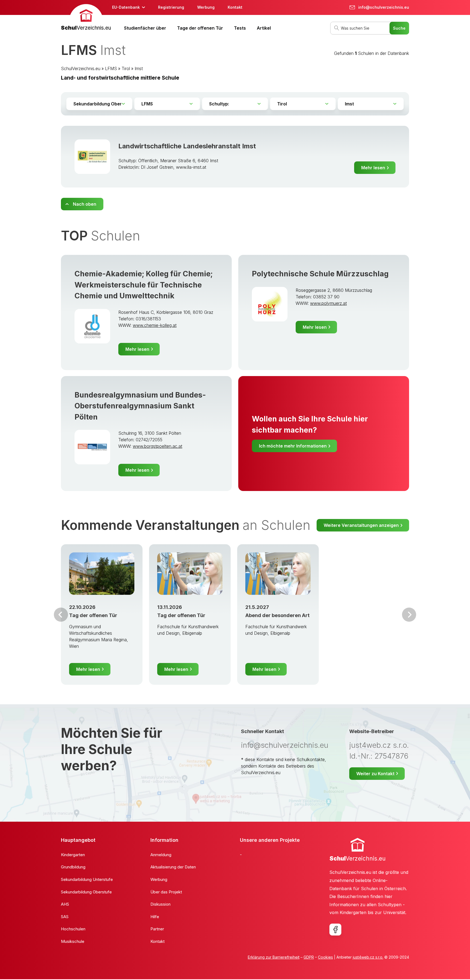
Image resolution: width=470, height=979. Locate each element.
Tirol (126, 68)
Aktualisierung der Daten (173, 866)
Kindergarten (73, 854)
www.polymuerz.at (328, 303)
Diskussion (160, 904)
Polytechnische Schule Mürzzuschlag (320, 273)
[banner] (86, 18)
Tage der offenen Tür (200, 28)
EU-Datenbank (126, 7)
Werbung (206, 7)
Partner (157, 928)
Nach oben (84, 204)
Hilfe (154, 916)
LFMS (111, 68)
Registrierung (171, 7)
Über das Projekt (166, 891)
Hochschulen (73, 928)
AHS (65, 904)
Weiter (409, 615)
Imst (139, 68)
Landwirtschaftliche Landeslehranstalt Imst (187, 146)
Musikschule (72, 941)
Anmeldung (160, 854)
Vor (61, 615)
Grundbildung (73, 866)
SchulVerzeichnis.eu (80, 68)
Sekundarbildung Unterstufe (87, 879)
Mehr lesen (373, 167)
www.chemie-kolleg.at (155, 325)
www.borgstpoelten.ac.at (157, 446)
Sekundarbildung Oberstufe (86, 891)
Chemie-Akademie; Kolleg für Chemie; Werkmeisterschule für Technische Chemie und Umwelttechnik (144, 284)
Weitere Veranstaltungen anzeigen (361, 525)
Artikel (264, 28)
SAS (65, 916)
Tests (240, 28)
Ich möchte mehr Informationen (293, 446)
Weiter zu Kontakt (375, 773)
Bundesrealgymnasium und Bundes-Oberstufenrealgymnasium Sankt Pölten (140, 405)
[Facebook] (335, 930)
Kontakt (235, 7)
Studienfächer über (145, 28)
